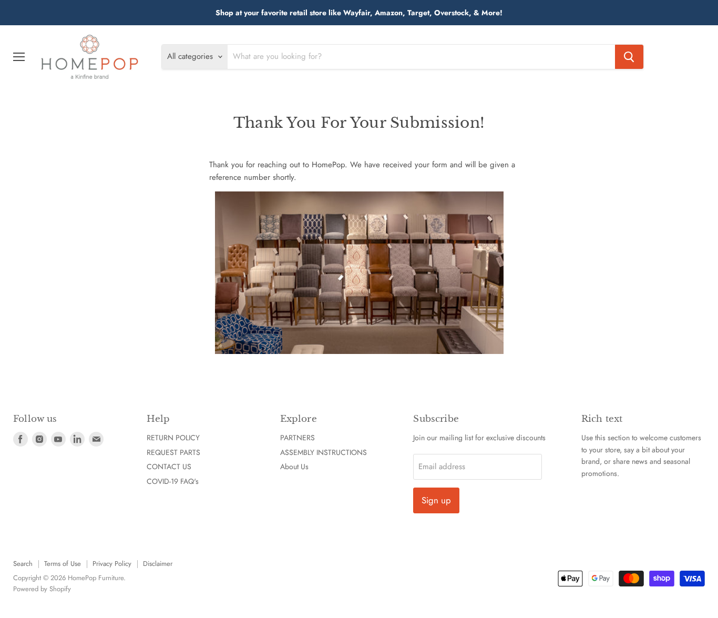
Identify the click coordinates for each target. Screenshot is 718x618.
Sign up (436, 500)
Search (23, 564)
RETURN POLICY (173, 437)
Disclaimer (157, 564)
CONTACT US (169, 466)
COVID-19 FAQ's (173, 481)
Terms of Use (62, 564)
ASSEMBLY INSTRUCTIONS (323, 452)
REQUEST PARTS (173, 452)
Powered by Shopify (42, 589)
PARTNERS (297, 437)
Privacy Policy (112, 564)
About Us (294, 466)
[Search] (629, 57)
